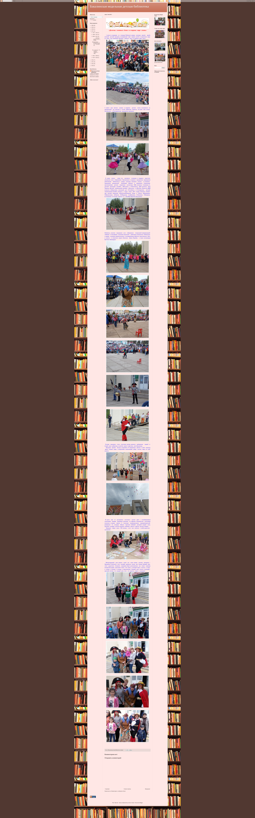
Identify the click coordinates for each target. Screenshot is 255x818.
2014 (92, 63)
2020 (92, 25)
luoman (132, 802)
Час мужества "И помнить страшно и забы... (96, 52)
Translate (94, 20)
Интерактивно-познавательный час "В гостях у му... (96, 44)
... (96, 48)
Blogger (141, 802)
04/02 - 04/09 (95, 55)
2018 (92, 29)
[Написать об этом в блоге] (127, 750)
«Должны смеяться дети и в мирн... (96, 39)
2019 (92, 27)
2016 (92, 59)
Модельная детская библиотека (95, 71)
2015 (92, 61)
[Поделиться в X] (129, 750)
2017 (92, 31)
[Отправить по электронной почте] (126, 750)
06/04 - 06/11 (95, 36)
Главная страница (127, 788)
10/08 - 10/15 (95, 34)
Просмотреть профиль (94, 76)
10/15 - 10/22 (95, 32)
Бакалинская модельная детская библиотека (119, 6)
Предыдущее (147, 788)
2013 (92, 65)
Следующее (107, 788)
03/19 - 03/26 (95, 57)
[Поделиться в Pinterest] (131, 750)
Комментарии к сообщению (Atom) (118, 791)
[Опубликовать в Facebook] (130, 750)
